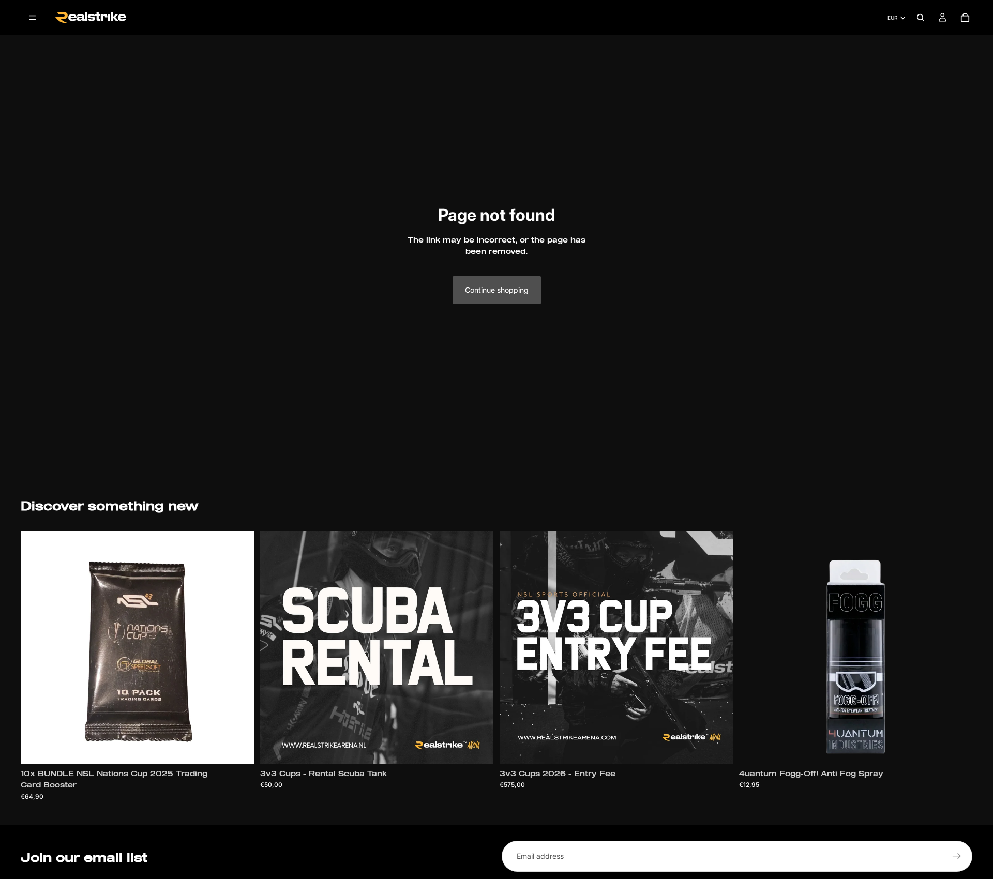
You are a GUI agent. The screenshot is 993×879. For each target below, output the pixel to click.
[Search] (920, 17)
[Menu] (32, 17)
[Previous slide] (754, 646)
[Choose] (477, 747)
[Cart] (965, 17)
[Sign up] (957, 856)
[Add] (238, 747)
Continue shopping (497, 289)
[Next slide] (956, 646)
